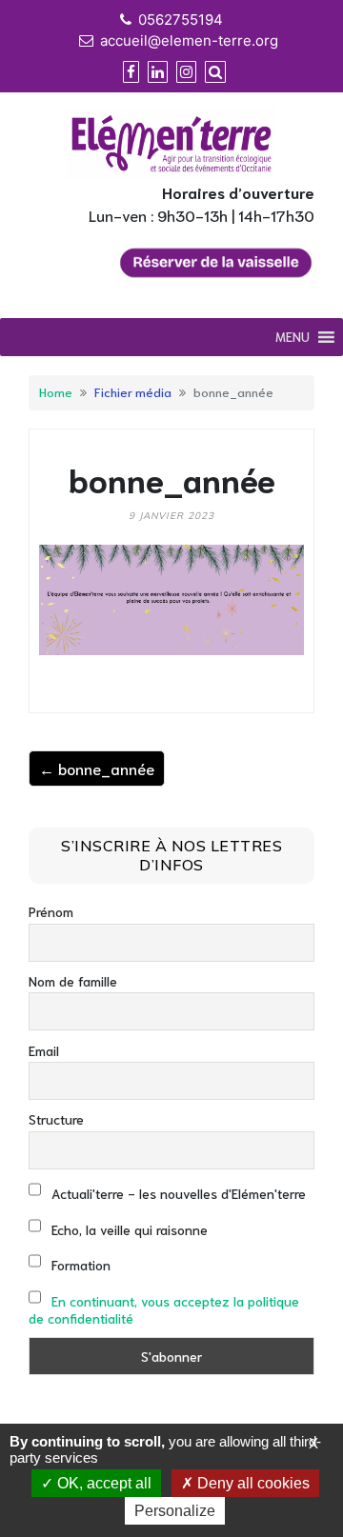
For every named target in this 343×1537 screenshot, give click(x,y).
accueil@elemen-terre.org (189, 40)
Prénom (51, 911)
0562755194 (180, 19)
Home (55, 391)
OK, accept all (102, 1483)
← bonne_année (96, 768)
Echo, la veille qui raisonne (128, 1229)
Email (44, 1050)
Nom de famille (73, 980)
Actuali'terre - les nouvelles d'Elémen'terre (177, 1193)
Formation (79, 1264)
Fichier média (133, 391)
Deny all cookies (251, 1483)
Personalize (174, 1511)
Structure (56, 1119)
